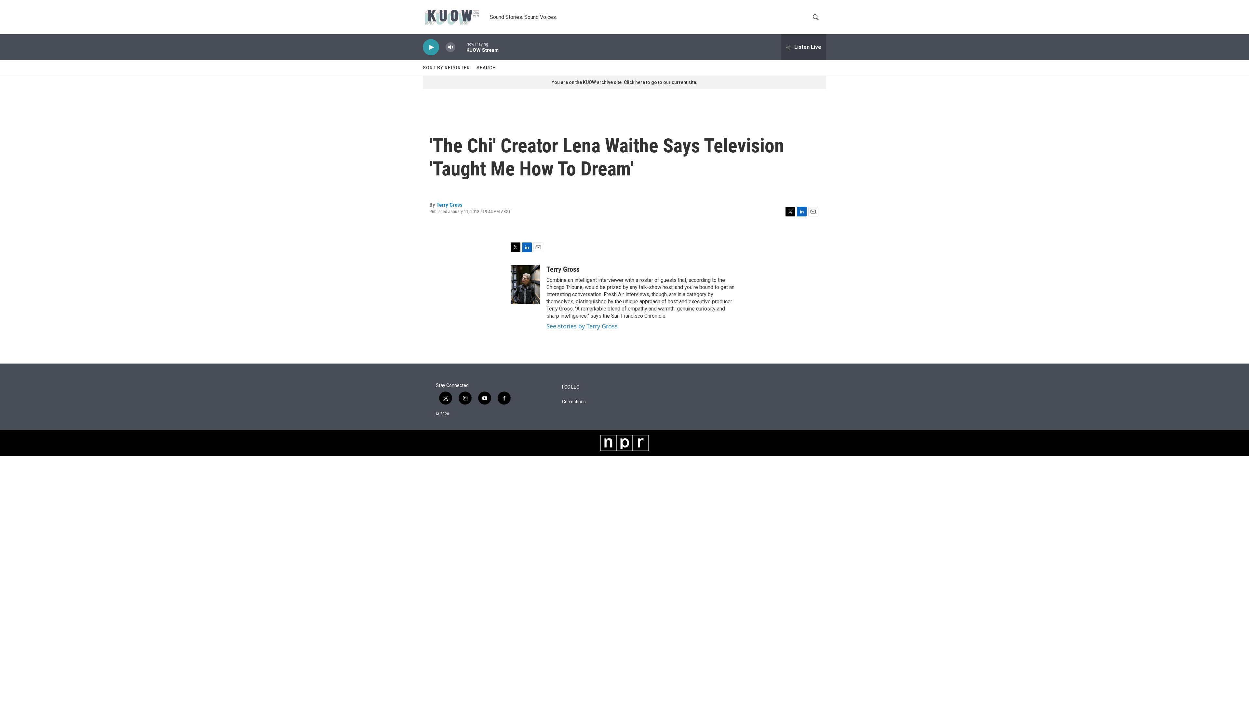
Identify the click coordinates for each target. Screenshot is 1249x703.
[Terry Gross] (525, 284)
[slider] (461, 47)
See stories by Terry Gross (582, 326)
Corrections (574, 401)
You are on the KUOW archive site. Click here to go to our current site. (624, 82)
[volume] (450, 47)
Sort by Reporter (446, 67)
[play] (431, 47)
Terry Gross (449, 204)
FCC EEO (571, 387)
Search (486, 67)
